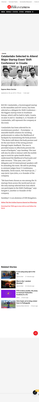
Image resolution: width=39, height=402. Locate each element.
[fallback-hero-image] (8, 275)
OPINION (28, 12)
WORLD (8, 12)
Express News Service (8, 89)
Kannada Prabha (13, 2)
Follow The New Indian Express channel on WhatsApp (19, 202)
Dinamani (4, 2)
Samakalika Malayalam (26, 2)
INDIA (3, 12)
